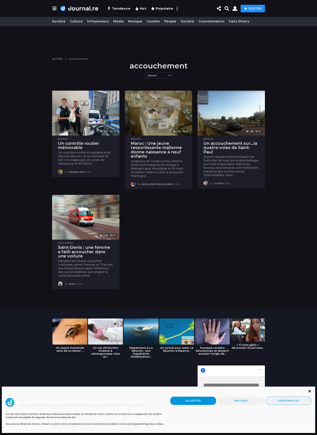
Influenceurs (98, 21)
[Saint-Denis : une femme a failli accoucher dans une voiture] (85, 217)
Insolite (153, 21)
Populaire (164, 8)
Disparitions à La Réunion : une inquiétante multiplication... (141, 352)
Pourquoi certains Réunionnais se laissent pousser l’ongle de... (212, 350)
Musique (135, 21)
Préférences (288, 401)
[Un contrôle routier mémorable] (85, 113)
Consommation (212, 21)
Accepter (193, 401)
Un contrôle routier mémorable (78, 145)
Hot (143, 8)
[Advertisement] (158, 40)
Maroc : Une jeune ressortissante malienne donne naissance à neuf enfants (156, 150)
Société (58, 21)
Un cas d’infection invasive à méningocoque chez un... (105, 352)
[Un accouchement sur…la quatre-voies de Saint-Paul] (231, 113)
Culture (76, 21)
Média (118, 21)
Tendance (121, 8)
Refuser (241, 401)
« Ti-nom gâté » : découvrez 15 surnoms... (248, 346)
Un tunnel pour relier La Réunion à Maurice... (176, 349)
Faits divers (239, 21)
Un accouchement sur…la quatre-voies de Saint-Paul (230, 147)
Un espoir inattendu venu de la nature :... (70, 349)
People (170, 21)
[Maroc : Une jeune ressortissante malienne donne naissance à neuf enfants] (158, 113)
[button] (309, 391)
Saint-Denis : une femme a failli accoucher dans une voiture (84, 252)
